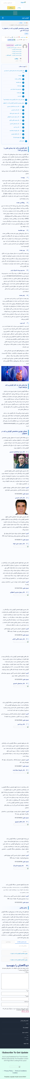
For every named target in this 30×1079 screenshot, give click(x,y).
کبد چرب (19, 96)
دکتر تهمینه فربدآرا (17, 137)
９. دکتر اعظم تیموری (16, 134)
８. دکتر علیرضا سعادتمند (15, 130)
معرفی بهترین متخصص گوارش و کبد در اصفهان (13, 103)
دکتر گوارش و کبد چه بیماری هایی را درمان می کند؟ (14, 71)
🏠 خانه (26, 23)
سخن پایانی (21, 141)
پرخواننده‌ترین (8, 942)
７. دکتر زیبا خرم (17, 127)
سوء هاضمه (18, 82)
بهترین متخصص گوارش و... (11, 47)
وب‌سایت (26, 1001)
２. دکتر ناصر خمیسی (16, 110)
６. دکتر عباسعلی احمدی (15, 124)
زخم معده (19, 93)
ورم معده (19, 86)
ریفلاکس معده (18, 79)
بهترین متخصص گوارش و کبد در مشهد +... (18, 960)
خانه (27, 1035)
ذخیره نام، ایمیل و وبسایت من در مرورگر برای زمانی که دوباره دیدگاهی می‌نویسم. (16, 1009)
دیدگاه (27, 972)
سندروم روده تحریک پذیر (15, 89)
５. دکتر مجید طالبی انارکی (15, 120)
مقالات (20, 23)
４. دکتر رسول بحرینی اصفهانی (14, 117)
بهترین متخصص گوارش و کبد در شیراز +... (18, 953)
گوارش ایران (25, 18)
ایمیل (27, 996)
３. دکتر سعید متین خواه (15, 113)
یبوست (19, 75)
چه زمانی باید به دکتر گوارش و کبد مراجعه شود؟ (13, 99)
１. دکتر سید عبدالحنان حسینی (14, 106)
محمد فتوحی (23, 37)
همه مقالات (26, 1037)
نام (27, 990)
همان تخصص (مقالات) (21, 942)
